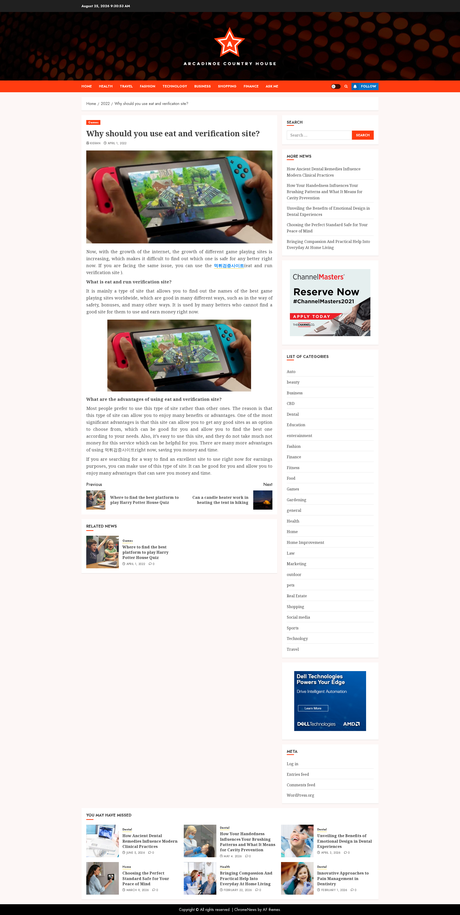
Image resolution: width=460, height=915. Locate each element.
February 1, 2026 (334, 890)
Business (202, 86)
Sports (293, 628)
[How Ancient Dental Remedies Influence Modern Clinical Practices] (102, 841)
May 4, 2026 (233, 856)
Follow (368, 86)
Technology (174, 86)
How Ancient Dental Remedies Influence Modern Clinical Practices (150, 841)
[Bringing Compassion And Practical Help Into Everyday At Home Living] (200, 878)
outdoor (294, 574)
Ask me (272, 86)
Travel (126, 86)
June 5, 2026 (135, 853)
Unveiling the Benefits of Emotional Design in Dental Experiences (344, 841)
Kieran (95, 143)
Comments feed (301, 785)
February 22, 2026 (238, 890)
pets (290, 585)
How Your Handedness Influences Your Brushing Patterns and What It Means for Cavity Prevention (324, 191)
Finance (251, 86)
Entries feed (298, 774)
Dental (293, 414)
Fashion (147, 86)
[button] (346, 86)
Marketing (296, 563)
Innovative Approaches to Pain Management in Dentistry (343, 878)
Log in (292, 763)
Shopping (227, 86)
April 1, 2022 (117, 143)
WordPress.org (300, 795)
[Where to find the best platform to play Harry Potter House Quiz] (102, 552)
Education (296, 424)
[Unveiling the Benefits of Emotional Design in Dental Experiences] (297, 841)
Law (291, 553)
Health (106, 86)
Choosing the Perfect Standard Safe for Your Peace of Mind (145, 878)
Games (93, 122)
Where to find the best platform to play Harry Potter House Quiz (145, 552)
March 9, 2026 (137, 890)
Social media (298, 617)
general (294, 510)
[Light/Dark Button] (336, 86)
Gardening (296, 499)
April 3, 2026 (331, 853)
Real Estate (297, 595)
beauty (293, 382)
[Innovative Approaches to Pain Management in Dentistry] (297, 878)
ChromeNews (245, 909)
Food (291, 478)
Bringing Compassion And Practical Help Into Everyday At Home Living (246, 878)
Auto (291, 371)
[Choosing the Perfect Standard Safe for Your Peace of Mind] (102, 878)
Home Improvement (305, 542)
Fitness (293, 467)
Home (86, 86)
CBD (290, 403)
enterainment (299, 435)
